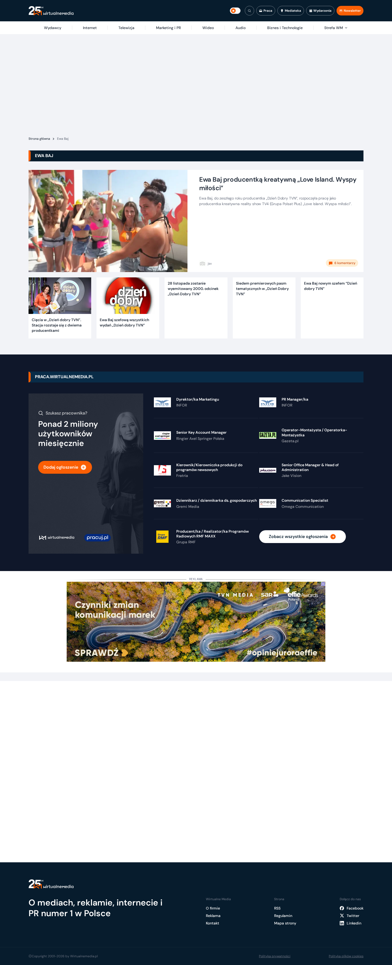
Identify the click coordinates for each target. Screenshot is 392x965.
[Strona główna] (51, 10)
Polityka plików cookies (346, 956)
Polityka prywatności (274, 956)
